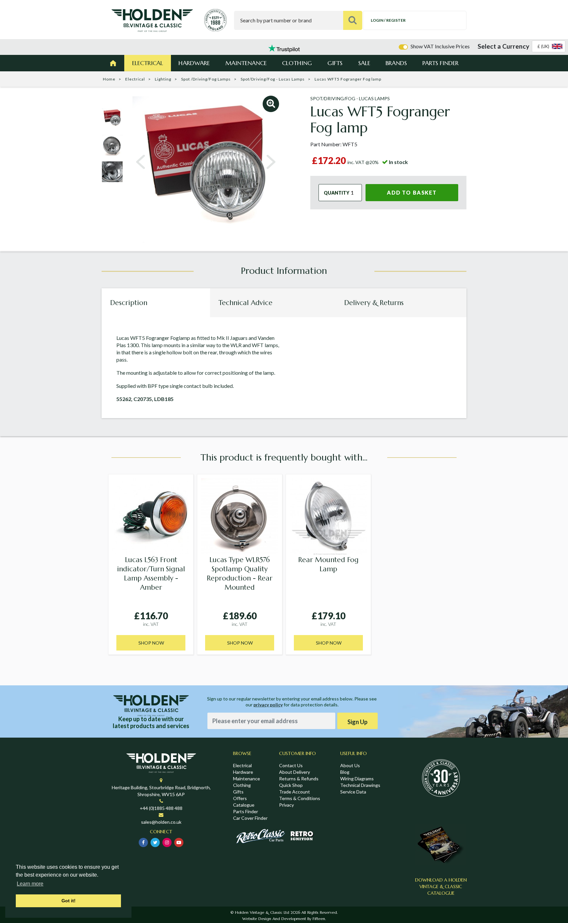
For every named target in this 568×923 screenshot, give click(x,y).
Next (271, 162)
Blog (344, 772)
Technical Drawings (360, 785)
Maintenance (246, 63)
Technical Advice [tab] (245, 302)
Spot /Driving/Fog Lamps (206, 79)
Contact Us (291, 765)
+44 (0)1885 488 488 (161, 808)
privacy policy (268, 704)
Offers (240, 798)
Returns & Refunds (299, 778)
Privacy (286, 805)
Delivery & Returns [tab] (374, 302)
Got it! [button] (68, 900)
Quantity (336, 192)
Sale (364, 63)
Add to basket (412, 192)
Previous (140, 162)
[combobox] (548, 46)
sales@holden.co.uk (161, 822)
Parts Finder (440, 63)
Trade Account (294, 791)
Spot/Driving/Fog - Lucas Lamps (273, 79)
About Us (350, 765)
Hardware (194, 63)
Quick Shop (291, 785)
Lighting (163, 79)
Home (109, 79)
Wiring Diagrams (357, 778)
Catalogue (243, 805)
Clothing (297, 63)
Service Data (353, 791)
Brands (396, 63)
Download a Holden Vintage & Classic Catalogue (441, 886)
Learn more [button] (30, 884)
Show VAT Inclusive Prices (440, 46)
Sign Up (357, 721)
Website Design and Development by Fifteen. (284, 918)
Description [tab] (128, 302)
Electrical (147, 63)
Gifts (335, 63)
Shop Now (151, 643)
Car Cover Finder (250, 818)
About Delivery (294, 772)
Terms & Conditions (299, 798)
